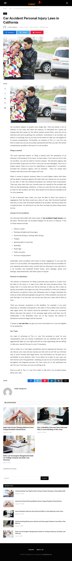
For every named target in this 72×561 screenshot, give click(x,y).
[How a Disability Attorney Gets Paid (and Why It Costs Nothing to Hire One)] (53, 416)
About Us (40, 549)
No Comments (35, 27)
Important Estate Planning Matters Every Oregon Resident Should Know (18, 428)
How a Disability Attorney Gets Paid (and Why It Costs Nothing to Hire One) (52, 428)
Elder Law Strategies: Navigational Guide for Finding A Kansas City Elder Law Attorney (18, 458)
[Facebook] (5, 89)
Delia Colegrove (13, 27)
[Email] (5, 108)
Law (5, 13)
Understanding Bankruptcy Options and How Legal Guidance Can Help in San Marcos (40, 522)
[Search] (67, 3)
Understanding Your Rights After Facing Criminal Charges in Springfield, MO (40, 491)
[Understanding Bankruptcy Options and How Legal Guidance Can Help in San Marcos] (8, 523)
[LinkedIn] (5, 98)
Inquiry (31, 549)
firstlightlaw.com (47, 554)
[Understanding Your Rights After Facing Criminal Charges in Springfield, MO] (8, 493)
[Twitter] (5, 93)
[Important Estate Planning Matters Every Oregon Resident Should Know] (19, 416)
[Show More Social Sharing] (46, 32)
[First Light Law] (36, 3)
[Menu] (5, 3)
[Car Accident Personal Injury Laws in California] (36, 58)
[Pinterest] (5, 103)
